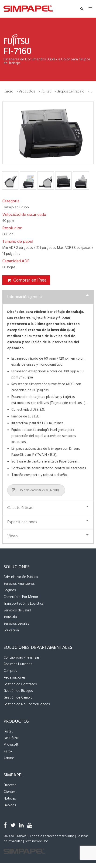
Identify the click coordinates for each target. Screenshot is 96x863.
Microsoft (10, 745)
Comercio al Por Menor (20, 597)
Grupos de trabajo (70, 91)
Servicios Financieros (19, 584)
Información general (25, 297)
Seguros (9, 590)
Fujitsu (46, 91)
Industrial (10, 617)
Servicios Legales (16, 624)
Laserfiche (11, 738)
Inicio (8, 91)
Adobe (8, 758)
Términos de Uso (36, 841)
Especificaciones (22, 522)
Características (20, 508)
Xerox (7, 751)
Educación (11, 630)
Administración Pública (20, 577)
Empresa (9, 785)
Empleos (9, 805)
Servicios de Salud (17, 610)
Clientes (9, 792)
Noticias (9, 798)
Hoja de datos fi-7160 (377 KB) (39, 490)
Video (12, 536)
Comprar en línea (29, 280)
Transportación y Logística (23, 604)
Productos (27, 91)
